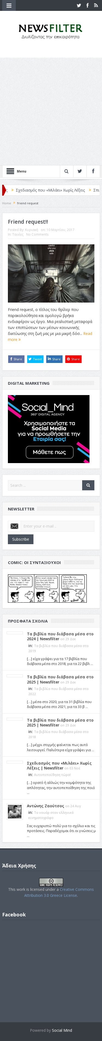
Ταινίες (17, 234)
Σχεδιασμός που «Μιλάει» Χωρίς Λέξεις (38, 190)
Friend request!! (28, 221)
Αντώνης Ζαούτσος (45, 805)
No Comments (37, 234)
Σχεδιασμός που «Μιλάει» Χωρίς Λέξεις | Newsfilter (59, 765)
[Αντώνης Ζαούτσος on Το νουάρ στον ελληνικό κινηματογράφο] (14, 811)
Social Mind (62, 1030)
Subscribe (20, 539)
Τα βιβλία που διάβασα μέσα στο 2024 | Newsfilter (60, 636)
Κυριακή (31, 229)
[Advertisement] (51, 111)
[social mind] (48, 428)
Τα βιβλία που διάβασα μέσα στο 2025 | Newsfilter (60, 679)
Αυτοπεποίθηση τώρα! (52, 774)
